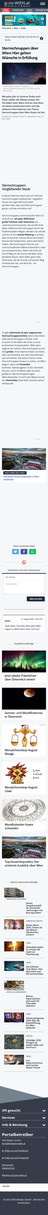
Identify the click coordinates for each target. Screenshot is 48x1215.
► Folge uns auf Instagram (15, 1157)
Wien (5, 10)
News (29, 10)
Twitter (15, 551)
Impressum (7, 1164)
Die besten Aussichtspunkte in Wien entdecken (21, 478)
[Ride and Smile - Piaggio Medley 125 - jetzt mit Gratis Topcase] (24, 20)
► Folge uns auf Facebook (15, 1150)
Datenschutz (8, 1168)
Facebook (24, 551)
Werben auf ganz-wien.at (14, 1175)
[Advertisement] (24, 150)
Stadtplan (18, 10)
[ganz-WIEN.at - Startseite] (24, 4)
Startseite (6, 28)
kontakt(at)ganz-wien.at (13, 1143)
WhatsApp (32, 551)
